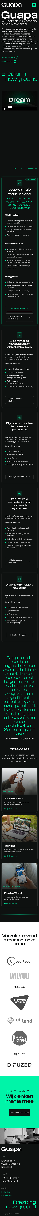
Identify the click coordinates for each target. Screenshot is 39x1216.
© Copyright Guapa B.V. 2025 (10, 1214)
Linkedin (5, 1192)
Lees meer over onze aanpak (22, 168)
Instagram (6, 1195)
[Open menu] (34, 5)
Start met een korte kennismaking (15, 317)
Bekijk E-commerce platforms (15, 400)
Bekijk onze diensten (18, 309)
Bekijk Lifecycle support (18, 635)
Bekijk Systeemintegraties (18, 477)
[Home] (12, 5)
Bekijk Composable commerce (15, 561)
